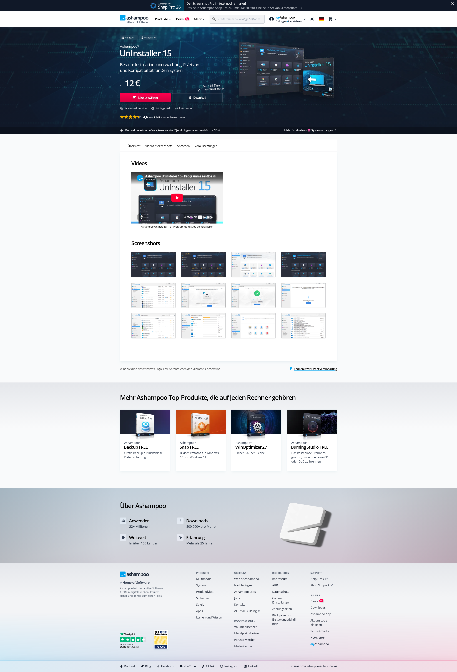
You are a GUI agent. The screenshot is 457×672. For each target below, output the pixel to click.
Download (199, 98)
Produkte (161, 19)
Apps (199, 611)
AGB (275, 585)
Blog (148, 666)
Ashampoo (319, 644)
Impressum (280, 579)
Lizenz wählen (147, 97)
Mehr (197, 19)
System (201, 585)
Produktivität (205, 592)
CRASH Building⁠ (245, 611)
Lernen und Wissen (209, 617)
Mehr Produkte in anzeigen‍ (308, 130)
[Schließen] (452, 3)
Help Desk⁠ (317, 579)
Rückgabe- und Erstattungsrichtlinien (284, 619)
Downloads (318, 608)
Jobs (237, 598)
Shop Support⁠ (319, 585)
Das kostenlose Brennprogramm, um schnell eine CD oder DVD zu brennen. (309, 457)
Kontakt (239, 605)
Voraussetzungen (206, 146)
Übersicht (134, 146)
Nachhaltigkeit (243, 585)
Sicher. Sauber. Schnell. (251, 453)
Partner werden (244, 640)
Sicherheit (203, 598)
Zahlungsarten (282, 609)
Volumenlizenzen (245, 627)
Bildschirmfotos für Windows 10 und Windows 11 (199, 455)
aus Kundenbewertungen (164, 117)
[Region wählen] (321, 19)
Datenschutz (280, 592)
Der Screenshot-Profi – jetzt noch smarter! (216, 3)
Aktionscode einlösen (318, 622)
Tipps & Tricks (319, 631)
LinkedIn (253, 666)
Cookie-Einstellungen (281, 600)
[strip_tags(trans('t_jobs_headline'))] (161, 639)
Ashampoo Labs (245, 592)
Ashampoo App (320, 614)
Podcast (129, 666)
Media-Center (243, 646)
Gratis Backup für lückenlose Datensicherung (143, 455)
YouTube (190, 666)
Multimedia (203, 579)
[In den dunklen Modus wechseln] (312, 19)
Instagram (231, 666)
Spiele (200, 605)
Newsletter (317, 638)
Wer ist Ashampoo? (247, 579)
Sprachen (183, 146)
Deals (182, 19)
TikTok (210, 666)
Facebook (167, 666)
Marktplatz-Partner (247, 633)
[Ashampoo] (134, 574)
